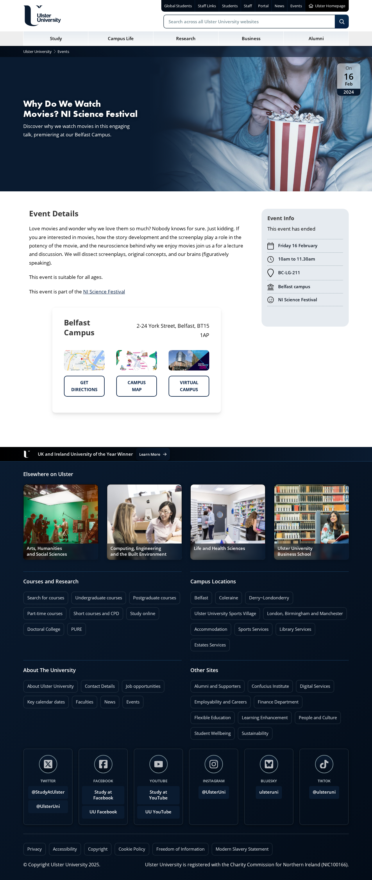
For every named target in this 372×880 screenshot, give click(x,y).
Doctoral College (41, 627)
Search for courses (45, 598)
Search (342, 21)
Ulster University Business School (295, 551)
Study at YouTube (158, 795)
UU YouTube (158, 812)
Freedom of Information (180, 849)
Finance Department (276, 700)
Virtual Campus (183, 384)
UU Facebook (103, 812)
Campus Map (131, 384)
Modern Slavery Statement (242, 849)
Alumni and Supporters (215, 684)
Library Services (293, 627)
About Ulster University (50, 686)
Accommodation (208, 627)
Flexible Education (210, 716)
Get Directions (80, 384)
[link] (60, 522)
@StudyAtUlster (48, 792)
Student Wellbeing (210, 731)
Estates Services (208, 643)
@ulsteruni (322, 790)
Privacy (34, 849)
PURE (76, 629)
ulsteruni (268, 792)
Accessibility (65, 849)
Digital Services (313, 684)
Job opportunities (143, 686)
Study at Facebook (103, 795)
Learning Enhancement (263, 716)
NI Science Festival (104, 291)
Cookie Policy (132, 849)
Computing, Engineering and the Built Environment (138, 551)
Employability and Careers (218, 700)
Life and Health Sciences (219, 548)
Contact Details (100, 686)
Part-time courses (42, 612)
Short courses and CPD (94, 612)
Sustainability (253, 731)
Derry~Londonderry (267, 596)
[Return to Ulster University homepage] (42, 15)
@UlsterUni (44, 804)
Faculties (84, 702)
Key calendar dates (46, 702)
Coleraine (226, 596)
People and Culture (316, 716)
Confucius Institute (268, 684)
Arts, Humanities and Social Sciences (47, 551)
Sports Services (251, 627)
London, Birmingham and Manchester (305, 613)
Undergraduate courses (96, 596)
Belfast (199, 596)
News (107, 700)
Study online (140, 612)
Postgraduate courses (152, 596)
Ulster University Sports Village (225, 613)
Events (131, 700)
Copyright (98, 849)
